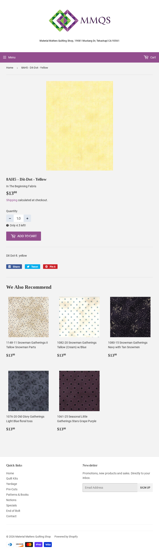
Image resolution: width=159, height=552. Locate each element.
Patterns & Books (17, 494)
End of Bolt (13, 510)
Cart (153, 57)
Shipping (11, 200)
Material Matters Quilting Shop (33, 536)
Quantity (11, 211)
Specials (11, 505)
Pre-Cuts (11, 489)
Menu (12, 57)
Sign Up (145, 487)
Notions (11, 500)
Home (9, 67)
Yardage (11, 484)
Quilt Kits (12, 478)
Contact (11, 516)
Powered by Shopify (66, 536)
